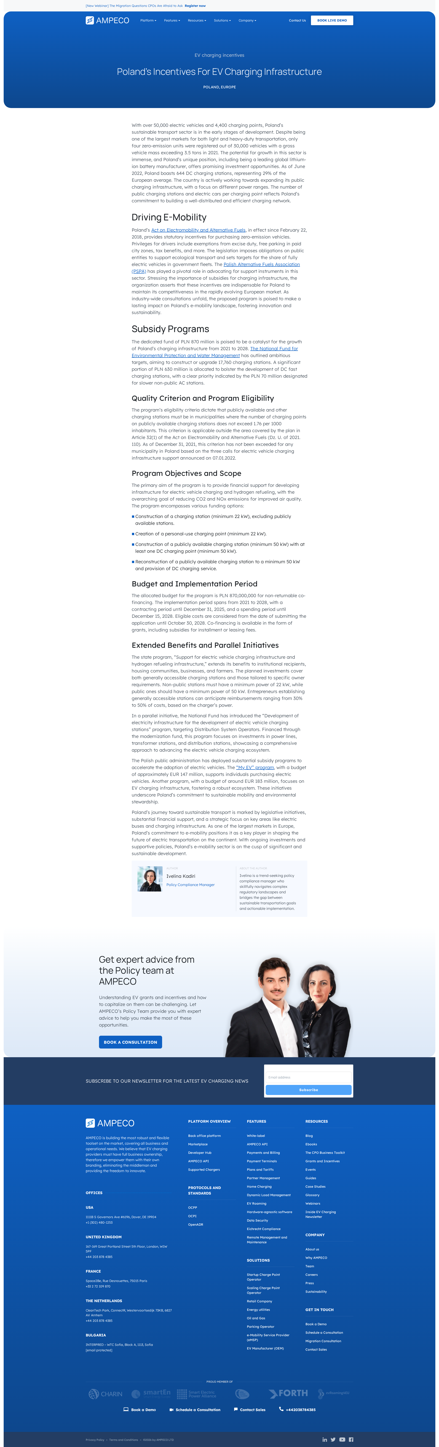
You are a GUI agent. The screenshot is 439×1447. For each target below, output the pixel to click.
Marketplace (198, 1144)
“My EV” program (255, 767)
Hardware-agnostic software (269, 1212)
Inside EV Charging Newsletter (320, 1214)
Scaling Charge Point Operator (263, 1290)
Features (170, 20)
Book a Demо (143, 1409)
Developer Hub (199, 1153)
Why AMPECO (316, 1258)
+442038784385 (300, 1409)
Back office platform (204, 1136)
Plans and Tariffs (260, 1170)
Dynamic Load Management (269, 1195)
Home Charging (259, 1186)
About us (312, 1249)
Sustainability (316, 1292)
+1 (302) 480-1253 (99, 1222)
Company (246, 20)
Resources (195, 20)
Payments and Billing (263, 1153)
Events (310, 1170)
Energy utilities (258, 1310)
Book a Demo (316, 1324)
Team (309, 1266)
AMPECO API (198, 1161)
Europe (228, 87)
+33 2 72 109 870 (98, 1286)
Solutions (221, 20)
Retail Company (259, 1301)
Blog (309, 1136)
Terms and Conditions (123, 1439)
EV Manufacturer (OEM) (265, 1348)
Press (309, 1283)
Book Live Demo (332, 20)
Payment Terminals (262, 1161)
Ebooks (311, 1144)
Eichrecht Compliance (264, 1229)
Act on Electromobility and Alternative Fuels (198, 230)
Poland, (211, 87)
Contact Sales (316, 1349)
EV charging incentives (219, 55)
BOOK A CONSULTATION (130, 1042)
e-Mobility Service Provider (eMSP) (268, 1337)
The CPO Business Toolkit (325, 1153)
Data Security (257, 1220)
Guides (310, 1178)
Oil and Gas (256, 1318)
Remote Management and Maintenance (267, 1239)
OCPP (192, 1208)
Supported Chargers (204, 1170)
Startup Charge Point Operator (263, 1277)
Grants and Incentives (322, 1161)
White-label (256, 1136)
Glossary (312, 1195)
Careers (311, 1275)
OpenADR (195, 1224)
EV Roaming (256, 1203)
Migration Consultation (323, 1341)
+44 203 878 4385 (99, 1256)
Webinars (312, 1203)
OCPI (192, 1216)
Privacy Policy (95, 1439)
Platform (147, 20)
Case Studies (315, 1186)
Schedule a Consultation (324, 1332)
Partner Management (263, 1178)
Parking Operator (260, 1327)
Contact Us (297, 20)
